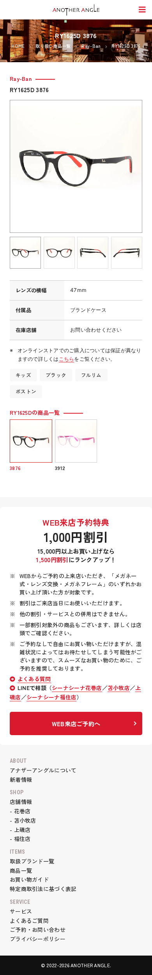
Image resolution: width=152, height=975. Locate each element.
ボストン (26, 391)
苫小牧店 (119, 688)
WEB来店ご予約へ (76, 723)
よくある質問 (34, 679)
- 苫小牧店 (23, 820)
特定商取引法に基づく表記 (43, 889)
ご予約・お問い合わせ (37, 929)
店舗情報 (21, 802)
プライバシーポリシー (37, 939)
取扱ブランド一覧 (32, 861)
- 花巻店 (20, 811)
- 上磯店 (20, 829)
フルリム (91, 375)
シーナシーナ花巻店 (77, 688)
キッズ (23, 375)
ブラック (56, 375)
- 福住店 (20, 838)
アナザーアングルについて (43, 770)
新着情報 (21, 779)
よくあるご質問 (29, 920)
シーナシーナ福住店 (52, 697)
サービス (21, 911)
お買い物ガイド (29, 879)
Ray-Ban (21, 78)
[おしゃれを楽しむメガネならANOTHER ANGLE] (76, 10)
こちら (66, 359)
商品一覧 (21, 870)
